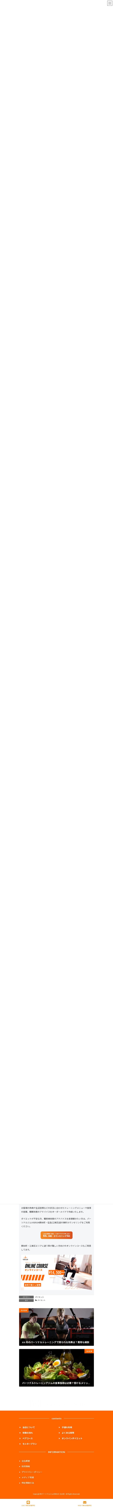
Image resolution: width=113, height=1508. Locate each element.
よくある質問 (68, 1433)
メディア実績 (28, 1477)
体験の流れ (28, 1433)
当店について (29, 1427)
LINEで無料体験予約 (28, 1505)
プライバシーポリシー (32, 1472)
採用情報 (26, 1466)
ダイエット (39, 1297)
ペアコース (28, 1438)
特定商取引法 (28, 1482)
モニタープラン (30, 1443)
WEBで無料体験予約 (85, 1505)
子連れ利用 (67, 1427)
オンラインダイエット (72, 1438)
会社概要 (26, 1461)
